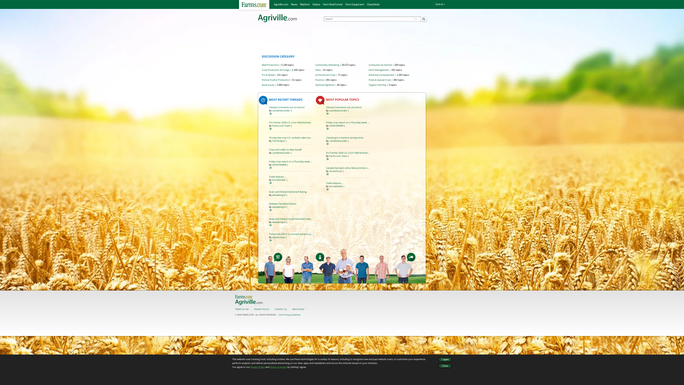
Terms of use (242, 309)
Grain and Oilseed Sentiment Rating (288, 191)
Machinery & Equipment (381, 74)
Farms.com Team (281, 125)
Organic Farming (377, 84)
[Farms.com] (254, 5)
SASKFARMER (279, 164)
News (294, 4)
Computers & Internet (380, 64)
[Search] (424, 19)
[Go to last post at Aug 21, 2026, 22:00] (327, 144)
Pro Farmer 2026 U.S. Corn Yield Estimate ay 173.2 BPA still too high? (304, 122)
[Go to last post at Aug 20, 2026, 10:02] (270, 183)
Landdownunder (281, 110)
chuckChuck (278, 237)
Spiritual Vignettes (325, 84)
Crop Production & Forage (275, 69)
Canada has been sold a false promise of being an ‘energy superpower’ (363, 168)
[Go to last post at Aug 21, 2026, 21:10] (270, 113)
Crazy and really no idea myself (285, 149)
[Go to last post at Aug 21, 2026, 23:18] (327, 174)
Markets (305, 4)
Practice (319, 79)
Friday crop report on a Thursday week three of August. (298, 161)
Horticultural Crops (325, 74)
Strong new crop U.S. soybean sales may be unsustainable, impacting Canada (309, 137)
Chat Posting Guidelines (289, 314)
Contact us (281, 309)
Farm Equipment (354, 4)
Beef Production (270, 64)
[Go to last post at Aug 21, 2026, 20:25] (270, 168)
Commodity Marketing (327, 64)
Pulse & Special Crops (380, 79)
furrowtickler (279, 179)
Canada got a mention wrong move (344, 137)
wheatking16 (279, 195)
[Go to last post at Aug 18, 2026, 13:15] (270, 225)
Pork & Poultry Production (276, 79)
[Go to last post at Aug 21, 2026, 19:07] (270, 128)
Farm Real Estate (333, 4)
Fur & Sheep (268, 74)
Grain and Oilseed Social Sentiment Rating (291, 218)
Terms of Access (278, 367)
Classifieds (373, 4)
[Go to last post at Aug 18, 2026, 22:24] (270, 210)
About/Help (298, 309)
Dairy (318, 69)
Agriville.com (281, 4)
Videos (316, 4)
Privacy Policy (257, 367)
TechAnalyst (278, 140)
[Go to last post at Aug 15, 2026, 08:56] (270, 240)
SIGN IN (439, 4)
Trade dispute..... (277, 176)
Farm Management (379, 69)
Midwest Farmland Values (282, 203)
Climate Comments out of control (286, 107)
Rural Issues (268, 84)
